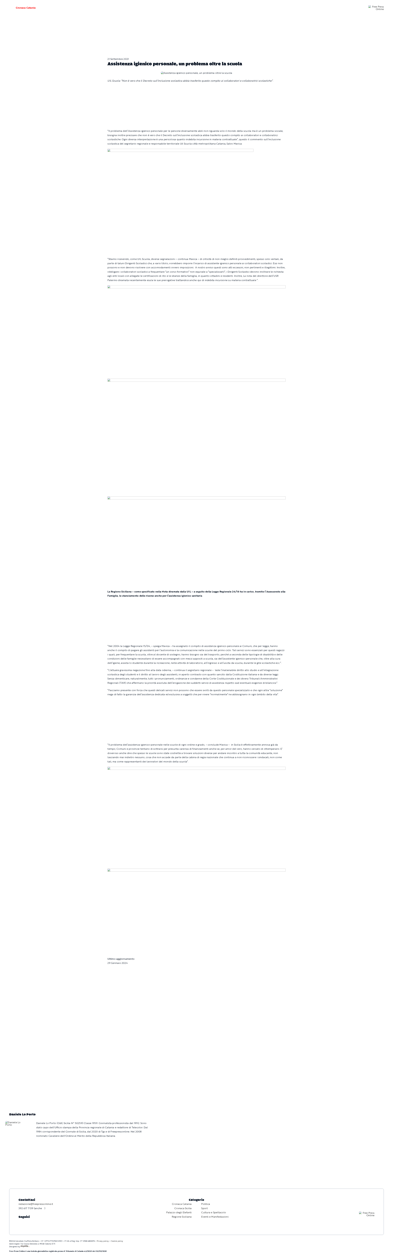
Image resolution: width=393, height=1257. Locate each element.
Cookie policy (117, 1241)
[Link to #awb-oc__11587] (7, 8)
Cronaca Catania (26, 8)
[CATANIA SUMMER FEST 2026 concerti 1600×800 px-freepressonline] (196, 287)
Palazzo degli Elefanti (179, 1212)
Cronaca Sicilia (183, 1208)
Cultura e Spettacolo (213, 1212)
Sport (204, 1208)
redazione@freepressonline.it (36, 1204)
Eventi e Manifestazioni (215, 1216)
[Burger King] (196, 870)
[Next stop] (196, 769)
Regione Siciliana (182, 1216)
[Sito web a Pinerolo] (25, 1246)
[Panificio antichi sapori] (196, 380)
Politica (205, 1204)
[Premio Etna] (196, 498)
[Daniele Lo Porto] (15, 1122)
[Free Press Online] (376, 6)
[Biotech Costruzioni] (180, 151)
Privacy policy (103, 1241)
